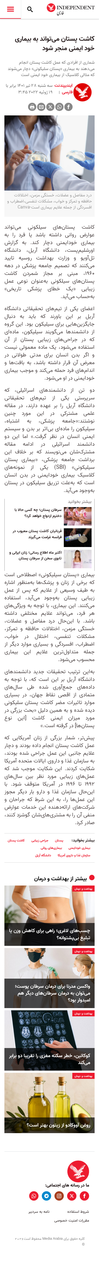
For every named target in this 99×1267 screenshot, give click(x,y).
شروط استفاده (78, 1212)
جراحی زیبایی (39, 840)
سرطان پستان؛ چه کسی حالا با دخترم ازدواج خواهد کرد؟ (38, 513)
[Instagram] (59, 1196)
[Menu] (10, 9)
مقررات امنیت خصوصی (71, 1220)
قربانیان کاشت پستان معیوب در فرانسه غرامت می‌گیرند (37, 534)
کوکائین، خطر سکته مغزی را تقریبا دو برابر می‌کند (49, 1059)
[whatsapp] (33, 1196)
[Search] (30, 9)
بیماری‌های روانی (51, 848)
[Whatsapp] (59, 107)
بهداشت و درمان (51, 879)
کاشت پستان (16, 840)
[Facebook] (68, 107)
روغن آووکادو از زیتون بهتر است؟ (58, 1125)
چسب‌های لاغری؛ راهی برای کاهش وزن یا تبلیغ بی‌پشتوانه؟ (49, 934)
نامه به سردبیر (39, 1212)
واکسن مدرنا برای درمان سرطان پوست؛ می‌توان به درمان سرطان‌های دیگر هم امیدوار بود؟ (52, 993)
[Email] (41, 107)
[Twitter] (50, 107)
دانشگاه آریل (43, 855)
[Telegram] (46, 1196)
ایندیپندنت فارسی (63, 89)
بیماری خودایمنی (79, 848)
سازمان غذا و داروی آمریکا (74, 855)
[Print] (32, 107)
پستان (59, 840)
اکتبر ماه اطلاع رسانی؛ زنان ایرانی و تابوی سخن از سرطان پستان (35, 556)
